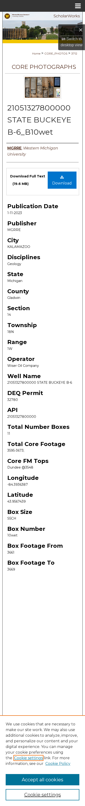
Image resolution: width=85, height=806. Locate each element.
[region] (42, 760)
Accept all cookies (42, 780)
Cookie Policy (57, 763)
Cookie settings (28, 758)
